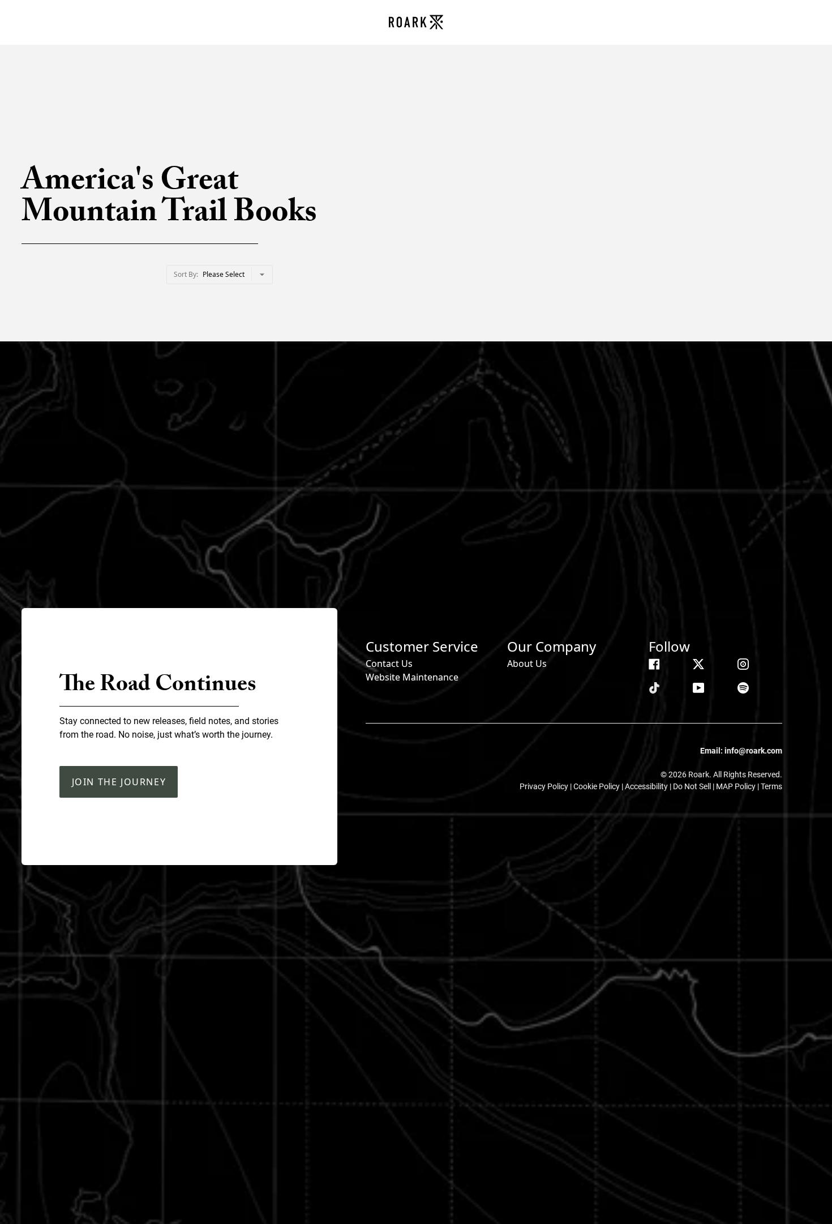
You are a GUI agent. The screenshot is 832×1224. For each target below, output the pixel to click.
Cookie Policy (597, 786)
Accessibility (647, 786)
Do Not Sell (693, 786)
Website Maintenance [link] (412, 677)
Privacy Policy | (546, 786)
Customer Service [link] (422, 646)
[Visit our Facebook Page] (654, 664)
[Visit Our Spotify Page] (743, 688)
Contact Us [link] (389, 663)
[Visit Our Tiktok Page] (654, 688)
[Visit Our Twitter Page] (698, 664)
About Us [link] (527, 663)
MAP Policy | (738, 786)
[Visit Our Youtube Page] (698, 688)
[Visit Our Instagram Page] (743, 664)
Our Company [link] (551, 646)
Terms (771, 786)
